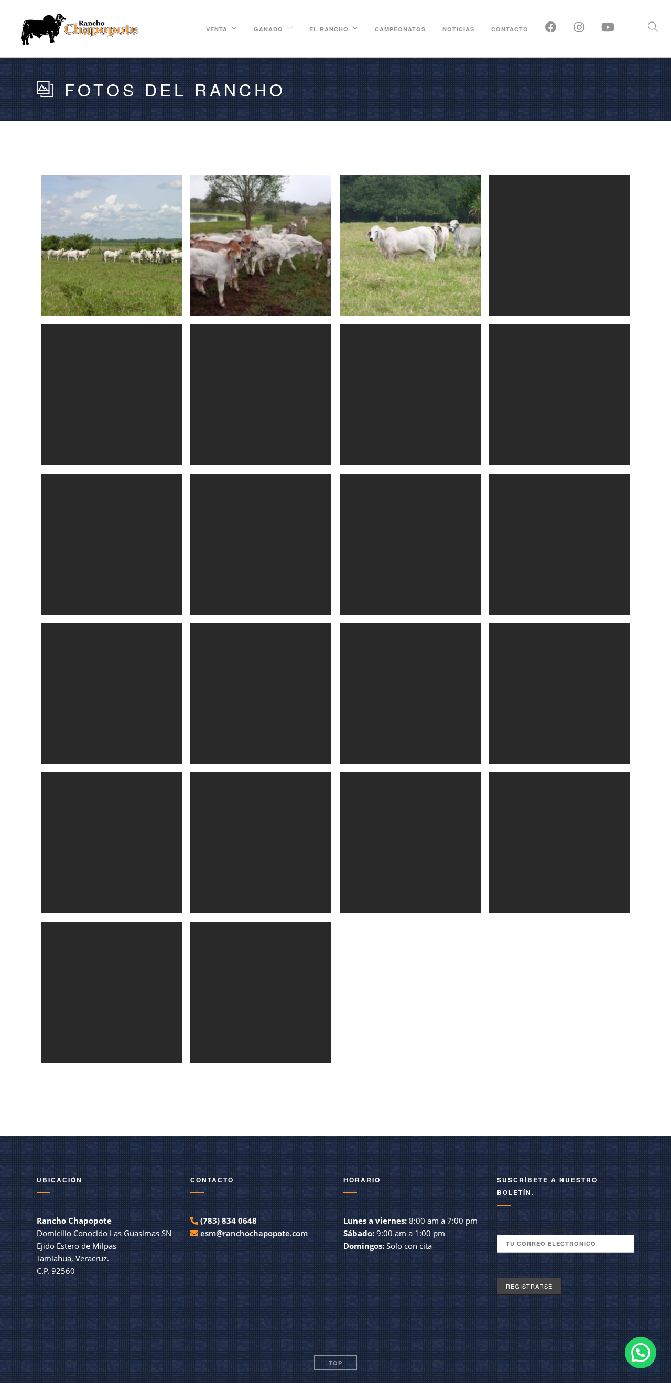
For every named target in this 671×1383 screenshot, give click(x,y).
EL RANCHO (329, 27)
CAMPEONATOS (400, 27)
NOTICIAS (458, 27)
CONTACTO (509, 27)
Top (335, 1363)
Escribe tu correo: (533, 1231)
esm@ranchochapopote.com (254, 1233)
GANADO (268, 27)
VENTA (217, 27)
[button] (640, 1352)
